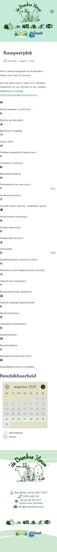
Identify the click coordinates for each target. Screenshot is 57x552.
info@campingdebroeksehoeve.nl (18, 95)
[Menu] (52, 11)
